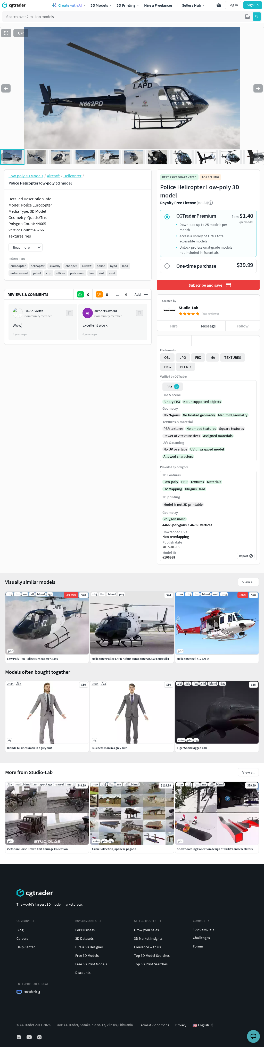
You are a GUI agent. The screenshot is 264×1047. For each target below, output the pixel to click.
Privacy (180, 1025)
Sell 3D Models (145, 921)
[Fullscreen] (6, 33)
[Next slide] (258, 88)
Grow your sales (146, 930)
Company (23, 921)
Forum (198, 946)
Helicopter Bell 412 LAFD (193, 659)
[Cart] (219, 5)
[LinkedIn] (19, 1037)
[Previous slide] (6, 88)
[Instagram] (40, 1037)
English (201, 1025)
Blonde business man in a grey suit (29, 748)
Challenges (201, 937)
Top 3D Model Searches (152, 955)
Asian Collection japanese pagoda (114, 849)
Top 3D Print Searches (151, 964)
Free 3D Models (87, 955)
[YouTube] (30, 1037)
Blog (19, 930)
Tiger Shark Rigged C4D (192, 748)
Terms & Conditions (154, 1025)
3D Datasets (84, 938)
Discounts (82, 972)
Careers (22, 938)
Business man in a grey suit (109, 748)
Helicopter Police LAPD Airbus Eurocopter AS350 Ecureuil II (130, 659)
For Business (85, 930)
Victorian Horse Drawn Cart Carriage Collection (37, 849)
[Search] (257, 16)
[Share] (242, 340)
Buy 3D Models (86, 921)
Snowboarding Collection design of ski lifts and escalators (215, 849)
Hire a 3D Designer (89, 947)
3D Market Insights (148, 938)
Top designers (203, 929)
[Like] (174, 340)
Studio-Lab (188, 307)
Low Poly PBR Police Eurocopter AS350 (32, 659)
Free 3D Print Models (91, 964)
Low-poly (170, 481)
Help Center (25, 947)
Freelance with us (147, 947)
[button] (247, 16)
